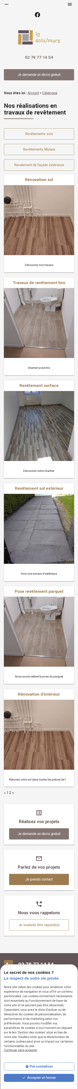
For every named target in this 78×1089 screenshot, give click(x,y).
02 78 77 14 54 (39, 57)
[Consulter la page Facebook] (37, 14)
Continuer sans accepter (20, 1050)
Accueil (33, 93)
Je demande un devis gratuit (39, 75)
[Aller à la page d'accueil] (39, 38)
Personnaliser (41, 1066)
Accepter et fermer (41, 1078)
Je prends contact (39, 879)
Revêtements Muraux (39, 149)
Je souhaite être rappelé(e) (39, 925)
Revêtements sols (39, 134)
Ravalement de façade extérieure (39, 165)
